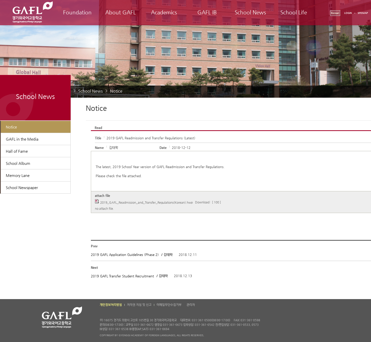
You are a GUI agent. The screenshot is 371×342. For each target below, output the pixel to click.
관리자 (191, 304)
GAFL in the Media (22, 139)
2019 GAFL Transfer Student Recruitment (122, 276)
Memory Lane (18, 175)
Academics (164, 12)
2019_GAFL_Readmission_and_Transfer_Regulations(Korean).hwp (146, 202)
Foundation (77, 12)
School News (250, 12)
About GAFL (120, 12)
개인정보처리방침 (111, 304)
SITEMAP (363, 13)
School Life (293, 12)
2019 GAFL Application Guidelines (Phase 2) (125, 254)
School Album (18, 163)
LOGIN (348, 13)
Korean (335, 13)
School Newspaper (22, 187)
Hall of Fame (17, 151)
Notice (116, 91)
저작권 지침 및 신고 (139, 304)
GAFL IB (207, 12)
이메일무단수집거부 (168, 304)
